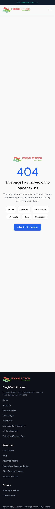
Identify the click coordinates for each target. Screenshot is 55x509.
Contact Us (40, 216)
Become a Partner (10, 476)
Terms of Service (23, 507)
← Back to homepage (27, 227)
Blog (26, 216)
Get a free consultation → (27, 2)
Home (11, 209)
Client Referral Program (13, 471)
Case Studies (8, 450)
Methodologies (9, 410)
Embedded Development (14, 426)
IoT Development (10, 431)
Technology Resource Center (16, 466)
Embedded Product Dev (13, 436)
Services (24, 209)
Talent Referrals (9, 496)
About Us (7, 405)
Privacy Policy (8, 507)
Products (13, 216)
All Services (8, 420)
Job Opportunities (11, 490)
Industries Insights (10, 461)
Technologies (40, 209)
